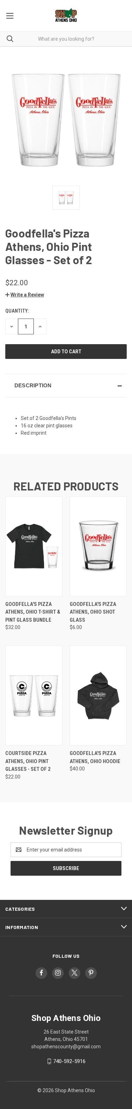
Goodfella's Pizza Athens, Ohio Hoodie (95, 757)
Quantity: (17, 311)
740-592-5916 (69, 1061)
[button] (24, 295)
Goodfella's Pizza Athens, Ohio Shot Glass (93, 612)
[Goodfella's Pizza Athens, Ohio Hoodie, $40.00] (98, 695)
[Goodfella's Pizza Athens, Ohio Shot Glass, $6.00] (98, 546)
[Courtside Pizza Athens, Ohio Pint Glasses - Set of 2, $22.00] (34, 695)
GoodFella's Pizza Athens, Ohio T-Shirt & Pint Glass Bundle (32, 612)
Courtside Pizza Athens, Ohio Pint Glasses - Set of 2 (28, 761)
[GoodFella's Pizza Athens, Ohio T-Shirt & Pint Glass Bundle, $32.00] (34, 546)
